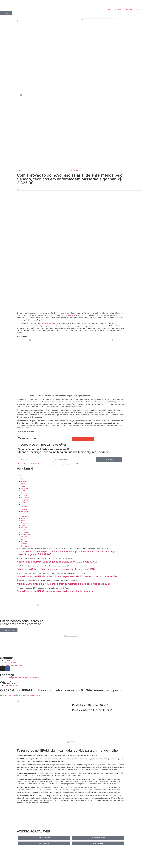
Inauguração (25, 500)
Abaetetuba (25, 481)
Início (109, 9)
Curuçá (23, 491)
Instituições (129, 9)
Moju (22, 504)
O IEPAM (117, 9)
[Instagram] (2, 668)
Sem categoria (26, 511)
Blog (138, 9)
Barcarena (24, 488)
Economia (24, 493)
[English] (19, 695)
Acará (23, 484)
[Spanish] (36, 695)
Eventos (24, 495)
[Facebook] (7, 668)
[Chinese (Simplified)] (8, 695)
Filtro (20, 476)
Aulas (23, 486)
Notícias (24, 507)
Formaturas (25, 497)
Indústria (24, 502)
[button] (74, 439)
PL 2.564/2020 (69, 315)
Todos (23, 479)
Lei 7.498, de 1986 (48, 323)
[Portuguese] (28, 695)
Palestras (24, 509)
